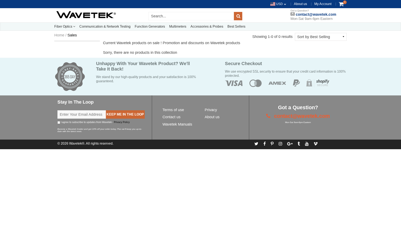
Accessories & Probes (206, 26)
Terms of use (173, 110)
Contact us (171, 117)
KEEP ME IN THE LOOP (125, 114)
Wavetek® (76, 143)
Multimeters (177, 26)
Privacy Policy (122, 122)
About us (300, 4)
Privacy (211, 110)
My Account (322, 4)
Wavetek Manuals (177, 124)
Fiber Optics (63, 26)
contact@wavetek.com (315, 14)
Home (59, 35)
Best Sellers (236, 26)
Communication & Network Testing (105, 26)
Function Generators (150, 26)
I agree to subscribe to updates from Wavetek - (95, 122)
